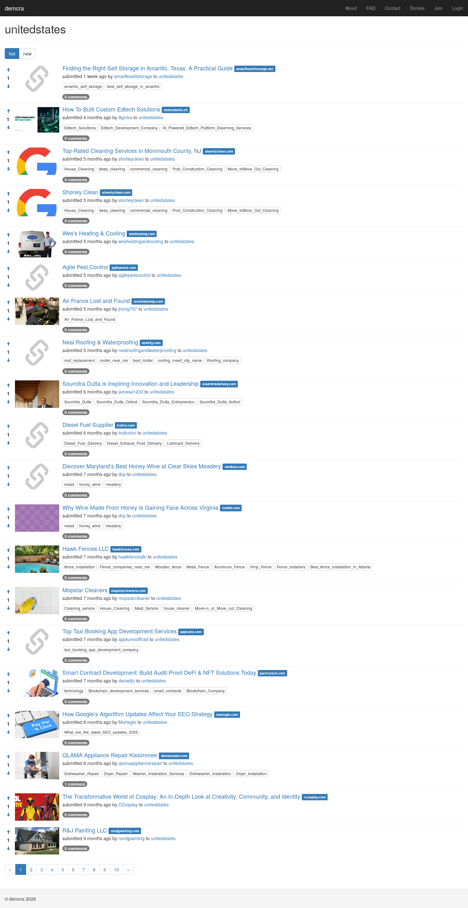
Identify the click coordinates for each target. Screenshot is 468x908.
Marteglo (127, 722)
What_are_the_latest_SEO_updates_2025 (101, 732)
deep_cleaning (112, 168)
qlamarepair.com (174, 755)
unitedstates (171, 76)
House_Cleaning (79, 168)
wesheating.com (142, 233)
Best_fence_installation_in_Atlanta (340, 566)
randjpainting (131, 838)
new (27, 53)
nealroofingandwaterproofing (147, 350)
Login (457, 8)
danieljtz (126, 680)
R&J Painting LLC (84, 830)
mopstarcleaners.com (128, 590)
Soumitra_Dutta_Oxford (116, 401)
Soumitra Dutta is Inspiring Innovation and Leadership (130, 383)
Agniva (125, 117)
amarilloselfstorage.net (254, 68)
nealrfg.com (151, 342)
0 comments (76, 97)
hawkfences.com (125, 549)
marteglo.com (227, 714)
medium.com (235, 466)
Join (438, 8)
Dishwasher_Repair (81, 773)
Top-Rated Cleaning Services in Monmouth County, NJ (131, 150)
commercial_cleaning (148, 168)
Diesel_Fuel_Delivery (83, 443)
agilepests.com (124, 267)
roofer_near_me (114, 360)
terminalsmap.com (148, 301)
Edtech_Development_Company (129, 127)
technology (73, 690)
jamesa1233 (130, 391)
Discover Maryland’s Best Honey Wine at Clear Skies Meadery (141, 466)
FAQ (370, 8)
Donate (417, 8)
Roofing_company (223, 360)
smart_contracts (167, 690)
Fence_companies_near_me (125, 566)
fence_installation (79, 566)
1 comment (75, 784)
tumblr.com (231, 508)
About (351, 8)
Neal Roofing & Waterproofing (100, 342)
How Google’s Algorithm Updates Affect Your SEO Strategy (137, 714)
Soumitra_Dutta (77, 401)
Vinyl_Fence (261, 566)
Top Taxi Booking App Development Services (119, 631)
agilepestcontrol (134, 275)
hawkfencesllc (132, 556)
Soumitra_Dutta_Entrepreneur (168, 401)
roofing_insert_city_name (180, 360)
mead (69, 484)
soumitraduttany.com (219, 384)
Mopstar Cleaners (85, 590)
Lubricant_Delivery (183, 443)
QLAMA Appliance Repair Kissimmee (109, 755)
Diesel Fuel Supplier (87, 424)
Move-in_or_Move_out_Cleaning (223, 608)
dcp (122, 474)
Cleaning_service (79, 608)
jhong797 (127, 309)
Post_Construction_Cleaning (198, 168)
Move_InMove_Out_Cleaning (253, 168)
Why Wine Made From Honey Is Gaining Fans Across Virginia (140, 507)
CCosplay (128, 804)
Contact (393, 8)
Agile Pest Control (85, 267)
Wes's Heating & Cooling (93, 233)
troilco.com (126, 425)
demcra (14, 8)
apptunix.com (191, 631)
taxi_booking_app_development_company (101, 649)
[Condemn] (8, 86)
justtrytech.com (272, 673)
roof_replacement (79, 360)
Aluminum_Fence (229, 566)
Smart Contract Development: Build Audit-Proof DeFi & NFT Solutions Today (159, 672)
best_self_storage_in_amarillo (133, 86)
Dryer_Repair (116, 773)
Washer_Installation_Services (158, 773)
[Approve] (8, 70)
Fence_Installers (291, 566)
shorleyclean (131, 158)
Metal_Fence (198, 566)
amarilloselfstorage (133, 76)
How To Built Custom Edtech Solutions (111, 109)
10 (116, 869)
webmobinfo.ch (176, 109)
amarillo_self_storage (83, 86)
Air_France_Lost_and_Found (89, 319)
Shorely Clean (80, 192)
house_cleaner (177, 608)
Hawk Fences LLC (85, 548)
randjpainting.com (125, 830)
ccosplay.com (315, 797)
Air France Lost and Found (96, 300)
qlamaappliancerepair (140, 763)
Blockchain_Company (206, 690)
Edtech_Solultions (80, 127)
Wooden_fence (168, 566)
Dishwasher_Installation (210, 773)
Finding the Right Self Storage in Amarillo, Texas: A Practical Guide (147, 68)
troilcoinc (127, 432)
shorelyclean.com (219, 151)
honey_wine (90, 484)
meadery (113, 484)
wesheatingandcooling (140, 241)
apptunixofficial (133, 639)
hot (12, 53)
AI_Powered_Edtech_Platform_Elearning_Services (207, 127)
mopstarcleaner (134, 598)
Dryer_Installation (251, 773)
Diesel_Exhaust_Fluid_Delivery (134, 443)
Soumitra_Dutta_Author (220, 401)
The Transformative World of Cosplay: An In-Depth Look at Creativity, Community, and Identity (181, 796)
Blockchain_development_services (119, 690)
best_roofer (143, 360)
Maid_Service (147, 608)
